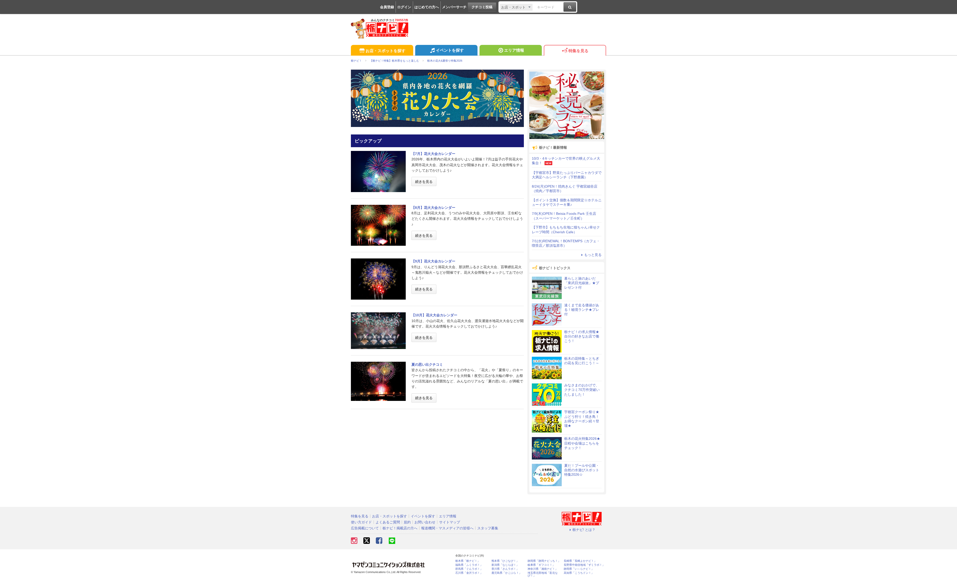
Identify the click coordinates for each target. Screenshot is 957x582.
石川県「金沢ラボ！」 (469, 573)
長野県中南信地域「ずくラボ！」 (584, 565)
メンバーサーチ (454, 7)
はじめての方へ (426, 7)
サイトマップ (449, 522)
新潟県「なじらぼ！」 (505, 565)
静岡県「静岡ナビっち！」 (544, 561)
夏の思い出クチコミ (427, 364)
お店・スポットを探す (385, 51)
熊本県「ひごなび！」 (505, 561)
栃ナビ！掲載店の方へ (400, 528)
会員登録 (387, 7)
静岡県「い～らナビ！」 (579, 569)
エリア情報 (514, 50)
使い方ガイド (361, 522)
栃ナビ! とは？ (583, 530)
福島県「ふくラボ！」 (469, 565)
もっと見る (593, 255)
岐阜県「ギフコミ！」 (541, 565)
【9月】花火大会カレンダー (433, 261)
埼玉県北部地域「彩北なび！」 (543, 574)
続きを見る (424, 182)
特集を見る (578, 51)
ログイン (404, 7)
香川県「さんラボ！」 (505, 569)
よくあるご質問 (388, 522)
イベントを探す (450, 50)
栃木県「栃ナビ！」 (467, 561)
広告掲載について (365, 528)
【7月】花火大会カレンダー (433, 154)
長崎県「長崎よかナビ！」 (580, 561)
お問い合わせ (424, 522)
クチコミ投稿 (482, 7)
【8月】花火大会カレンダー (433, 208)
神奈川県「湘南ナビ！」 (543, 569)
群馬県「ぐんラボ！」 (469, 569)
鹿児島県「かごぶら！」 (506, 573)
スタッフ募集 (487, 528)
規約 (407, 522)
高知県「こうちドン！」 (579, 573)
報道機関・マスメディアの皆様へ (447, 528)
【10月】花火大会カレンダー (434, 315)
